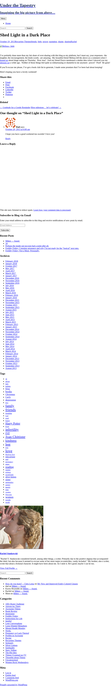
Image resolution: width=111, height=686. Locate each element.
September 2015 (12, 307)
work (7, 502)
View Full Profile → (8, 568)
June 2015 (9, 315)
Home (8, 23)
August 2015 (11, 310)
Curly (8, 397)
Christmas (10, 394)
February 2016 (11, 295)
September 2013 (12, 366)
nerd (6, 459)
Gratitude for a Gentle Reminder (15, 107)
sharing (68, 41)
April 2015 (10, 319)
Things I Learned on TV (15, 655)
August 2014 (11, 339)
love (8, 451)
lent (7, 444)
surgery (7, 485)
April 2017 (10, 271)
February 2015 (11, 324)
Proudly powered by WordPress (13, 685)
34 (6, 243)
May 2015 (9, 317)
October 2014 (11, 334)
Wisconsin (8, 494)
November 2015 (12, 302)
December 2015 (12, 300)
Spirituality (10, 648)
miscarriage (10, 457)
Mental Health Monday (15, 628)
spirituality (9, 482)
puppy (7, 464)
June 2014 (9, 344)
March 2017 (10, 273)
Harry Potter (12, 423)
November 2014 (12, 332)
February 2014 (11, 354)
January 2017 (11, 276)
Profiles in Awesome (14, 635)
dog (6, 403)
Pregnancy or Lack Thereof (17, 633)
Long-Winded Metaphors (16, 626)
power (45, 41)
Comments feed (12, 678)
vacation (8, 492)
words (8, 500)
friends (34, 41)
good (7, 418)
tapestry (7, 487)
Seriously (9, 643)
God (6, 416)
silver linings (10, 477)
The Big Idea (11, 653)
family (9, 406)
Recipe (8, 638)
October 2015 (11, 305)
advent (7, 381)
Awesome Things (12, 609)
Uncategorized (11, 660)
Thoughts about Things (15, 657)
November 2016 (12, 280)
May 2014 (9, 346)
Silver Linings (11, 645)
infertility (12, 430)
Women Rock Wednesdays (16, 662)
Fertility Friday (11, 616)
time (7, 490)
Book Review (11, 611)
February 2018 (11, 261)
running (7, 470)
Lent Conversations (13, 623)
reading (9, 466)
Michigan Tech (10, 454)
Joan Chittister (15, 437)
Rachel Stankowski (9, 553)
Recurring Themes (23, 41)
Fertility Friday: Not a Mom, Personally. (22, 251)
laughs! (8, 621)
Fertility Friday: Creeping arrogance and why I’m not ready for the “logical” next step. (42, 248)
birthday (8, 386)
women (9, 497)
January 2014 (11, 356)
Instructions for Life (13, 618)
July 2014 (9, 341)
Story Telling (11, 650)
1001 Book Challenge (14, 604)
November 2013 (12, 361)
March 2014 (10, 351)
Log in (8, 673)
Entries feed (10, 675)
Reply (8, 138)
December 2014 (12, 329)
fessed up (4, 60)
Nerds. (8, 631)
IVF (7, 433)
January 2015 (11, 327)
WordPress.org (11, 680)
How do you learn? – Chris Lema (19, 584)
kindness (11, 440)
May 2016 (9, 288)
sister (8, 479)
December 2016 (12, 278)
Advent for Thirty (13, 606)
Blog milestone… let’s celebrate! (46, 107)
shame (60, 41)
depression (10, 400)
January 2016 (11, 298)
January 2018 (11, 263)
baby (7, 384)
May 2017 (9, 268)
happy (7, 421)
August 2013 (11, 368)
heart (7, 426)
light (40, 41)
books (8, 391)
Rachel (74, 41)
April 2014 (10, 349)
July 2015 (9, 312)
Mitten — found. (12, 241)
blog (7, 388)
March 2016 (10, 293)
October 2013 (11, 363)
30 (6, 379)
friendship (8, 413)
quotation (53, 41)
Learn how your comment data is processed (52, 210)
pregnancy (9, 462)
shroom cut (4, 63)
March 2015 (10, 322)
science (8, 472)
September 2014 (12, 336)
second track (9, 475)
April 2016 (10, 290)
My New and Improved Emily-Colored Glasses (57, 584)
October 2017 (11, 266)
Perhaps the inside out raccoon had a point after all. (27, 246)
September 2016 (12, 283)
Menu (3, 19)
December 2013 (12, 358)
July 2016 (9, 285)
